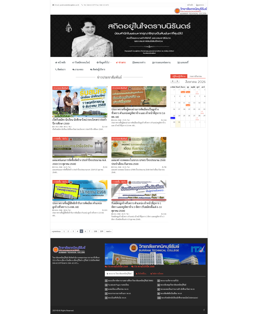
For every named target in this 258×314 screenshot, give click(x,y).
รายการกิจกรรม (196, 76)
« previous (56, 231)
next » (108, 231)
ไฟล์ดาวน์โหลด (157, 273)
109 (101, 231)
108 (95, 231)
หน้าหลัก (190, 5)
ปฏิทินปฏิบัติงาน (178, 76)
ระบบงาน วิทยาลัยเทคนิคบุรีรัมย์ (120, 273)
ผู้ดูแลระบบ (200, 5)
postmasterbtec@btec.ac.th (69, 5)
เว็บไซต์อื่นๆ (141, 273)
